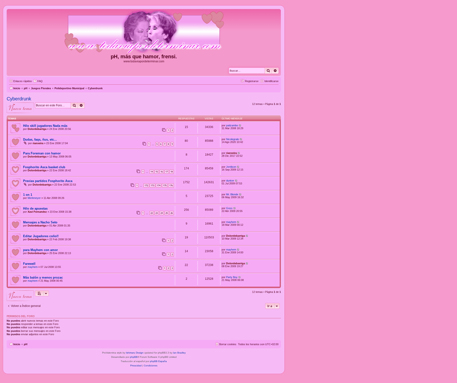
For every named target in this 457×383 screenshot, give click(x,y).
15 (156, 171)
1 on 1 (27, 194)
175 (165, 185)
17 (166, 171)
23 (156, 213)
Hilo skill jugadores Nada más (45, 126)
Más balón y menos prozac (43, 277)
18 (171, 171)
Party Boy (232, 277)
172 (146, 185)
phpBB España (158, 361)
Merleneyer (34, 197)
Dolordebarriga (37, 129)
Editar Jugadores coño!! (41, 236)
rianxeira (38, 143)
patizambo (232, 125)
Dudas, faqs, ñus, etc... (40, 139)
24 (161, 213)
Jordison (231, 166)
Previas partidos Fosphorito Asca (47, 181)
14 (151, 171)
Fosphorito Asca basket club (44, 167)
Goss (229, 208)
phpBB (134, 357)
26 (171, 213)
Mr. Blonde (232, 194)
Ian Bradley (179, 352)
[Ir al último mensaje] (240, 125)
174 (158, 185)
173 (152, 185)
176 (171, 185)
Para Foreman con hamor (42, 153)
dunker (230, 180)
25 (166, 213)
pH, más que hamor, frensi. (144, 56)
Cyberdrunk (19, 98)
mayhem (231, 222)
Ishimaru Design (135, 352)
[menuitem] (38, 81)
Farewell (29, 263)
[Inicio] (144, 32)
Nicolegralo (232, 139)
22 (151, 213)
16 (161, 171)
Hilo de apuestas (35, 208)
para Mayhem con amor (40, 250)
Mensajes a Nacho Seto (40, 222)
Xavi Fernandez (37, 211)
